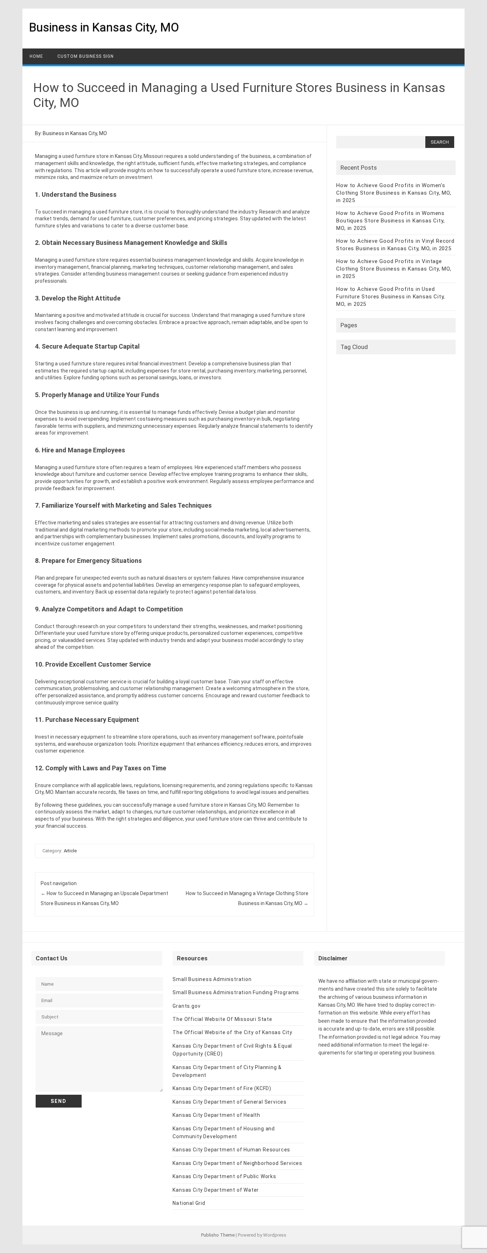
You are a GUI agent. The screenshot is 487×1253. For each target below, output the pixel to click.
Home (36, 56)
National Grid (189, 1203)
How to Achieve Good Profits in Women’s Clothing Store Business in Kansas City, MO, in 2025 (393, 193)
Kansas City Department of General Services (230, 1102)
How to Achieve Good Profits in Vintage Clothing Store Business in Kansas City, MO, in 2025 (393, 268)
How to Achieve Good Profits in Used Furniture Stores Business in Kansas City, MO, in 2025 (390, 296)
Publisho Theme (218, 1235)
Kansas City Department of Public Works (224, 1176)
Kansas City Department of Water (216, 1190)
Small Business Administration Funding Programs (236, 992)
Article (70, 850)
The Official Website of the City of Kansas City (232, 1032)
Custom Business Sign (85, 56)
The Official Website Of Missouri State (222, 1019)
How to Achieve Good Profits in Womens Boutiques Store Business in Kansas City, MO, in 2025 (390, 220)
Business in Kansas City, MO (104, 27)
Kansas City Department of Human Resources (231, 1149)
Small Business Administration (212, 979)
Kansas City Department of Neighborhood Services (237, 1163)
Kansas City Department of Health (216, 1115)
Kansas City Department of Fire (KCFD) (222, 1088)
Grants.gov (186, 1006)
